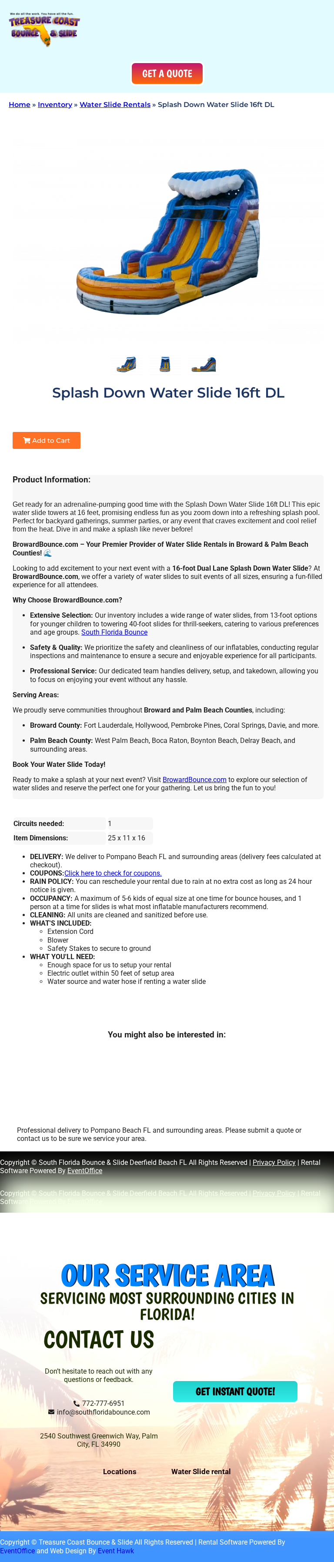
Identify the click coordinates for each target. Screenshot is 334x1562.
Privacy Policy (274, 1162)
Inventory (55, 104)
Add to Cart (50, 440)
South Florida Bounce (114, 632)
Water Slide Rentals (115, 104)
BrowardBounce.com (195, 780)
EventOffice (84, 1171)
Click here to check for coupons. (113, 873)
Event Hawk (116, 1551)
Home (19, 104)
